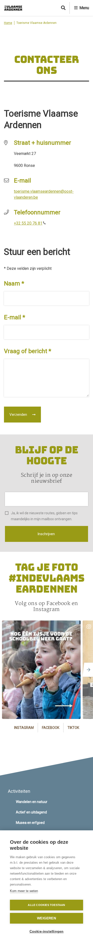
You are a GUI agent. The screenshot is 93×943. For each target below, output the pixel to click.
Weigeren (46, 918)
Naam (13, 283)
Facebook (50, 728)
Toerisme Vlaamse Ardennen (36, 23)
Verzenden (18, 414)
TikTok (73, 728)
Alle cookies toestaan (46, 904)
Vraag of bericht (26, 351)
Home (8, 23)
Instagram (24, 728)
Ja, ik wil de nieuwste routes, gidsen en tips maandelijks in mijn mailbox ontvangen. (44, 516)
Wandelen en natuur (31, 802)
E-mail (13, 317)
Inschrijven (46, 534)
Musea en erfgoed (30, 823)
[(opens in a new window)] (41, 669)
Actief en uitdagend (31, 812)
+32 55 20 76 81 (28, 223)
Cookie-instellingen (47, 931)
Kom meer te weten (24, 891)
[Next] (87, 670)
